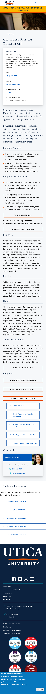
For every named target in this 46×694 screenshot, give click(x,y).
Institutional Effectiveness (12, 624)
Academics (7, 586)
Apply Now (23, 10)
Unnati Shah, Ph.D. (13, 458)
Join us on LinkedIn (23, 368)
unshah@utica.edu (13, 84)
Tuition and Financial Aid (12, 590)
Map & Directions (12, 609)
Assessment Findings (23, 229)
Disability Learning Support (13, 630)
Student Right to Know (11, 633)
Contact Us (36, 8)
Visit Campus (23, 8)
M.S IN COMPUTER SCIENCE (23, 398)
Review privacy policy (17, 684)
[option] (14, 578)
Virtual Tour (9, 8)
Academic (10, 92)
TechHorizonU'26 (23, 215)
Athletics (6, 599)
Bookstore (7, 627)
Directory (10, 34)
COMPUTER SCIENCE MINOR (23, 389)
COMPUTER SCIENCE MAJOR (23, 380)
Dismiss (40, 689)
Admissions (7, 593)
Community (7, 596)
